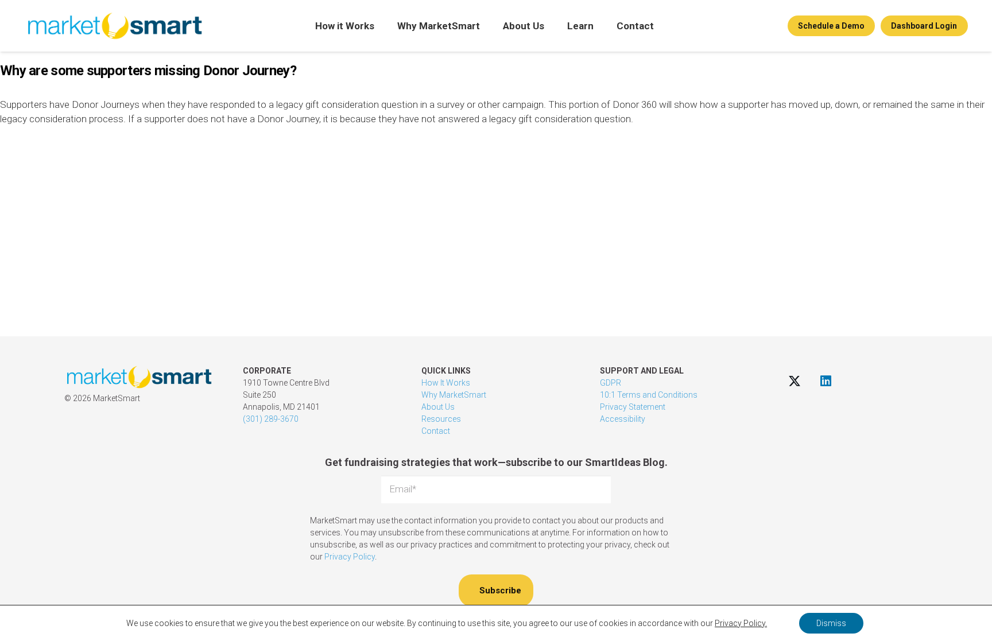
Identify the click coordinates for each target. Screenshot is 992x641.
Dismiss (831, 623)
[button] (381, 26)
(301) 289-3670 (271, 419)
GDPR (610, 382)
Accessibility (622, 419)
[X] (794, 381)
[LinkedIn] (826, 381)
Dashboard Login (924, 25)
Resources (441, 419)
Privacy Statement (632, 406)
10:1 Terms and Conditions (649, 394)
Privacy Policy (349, 556)
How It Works (445, 382)
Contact (435, 431)
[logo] (114, 25)
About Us (438, 406)
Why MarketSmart (453, 394)
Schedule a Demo (831, 25)
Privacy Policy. (741, 623)
